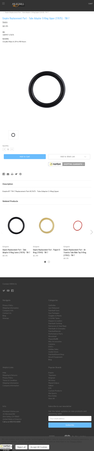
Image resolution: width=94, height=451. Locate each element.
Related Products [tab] (10, 201)
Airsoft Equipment (55, 357)
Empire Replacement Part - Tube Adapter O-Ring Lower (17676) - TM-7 (16, 251)
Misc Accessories (55, 341)
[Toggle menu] (3, 3)
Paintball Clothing (55, 323)
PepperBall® (53, 339)
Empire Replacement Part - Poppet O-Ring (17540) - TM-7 (47, 251)
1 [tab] (45, 262)
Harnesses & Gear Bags (57, 326)
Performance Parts (55, 334)
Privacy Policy (8, 305)
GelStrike (52, 305)
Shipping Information (11, 308)
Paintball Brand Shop (56, 354)
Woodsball (52, 336)
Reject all (21, 447)
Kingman (51, 378)
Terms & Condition (10, 380)
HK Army (51, 380)
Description (8, 184)
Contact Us (7, 313)
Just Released (53, 308)
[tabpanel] (16, 232)
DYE (50, 388)
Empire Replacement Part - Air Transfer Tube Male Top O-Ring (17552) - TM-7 (75, 252)
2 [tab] (49, 262)
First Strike (52, 396)
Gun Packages (53, 313)
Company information (11, 385)
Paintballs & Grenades (56, 328)
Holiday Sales (53, 349)
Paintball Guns (53, 310)
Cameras (51, 344)
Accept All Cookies (38, 447)
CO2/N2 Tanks (54, 318)
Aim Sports (52, 393)
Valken (50, 385)
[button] (6, 447)
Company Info (8, 310)
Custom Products (55, 391)
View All (51, 398)
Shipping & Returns (10, 375)
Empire (51, 373)
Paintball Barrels (54, 331)
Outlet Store (53, 352)
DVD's (50, 347)
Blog (4, 316)
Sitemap (6, 318)
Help (4, 373)
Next (91, 232)
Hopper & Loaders (55, 321)
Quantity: (6, 146)
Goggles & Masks (55, 316)
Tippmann (52, 375)
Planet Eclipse (53, 383)
